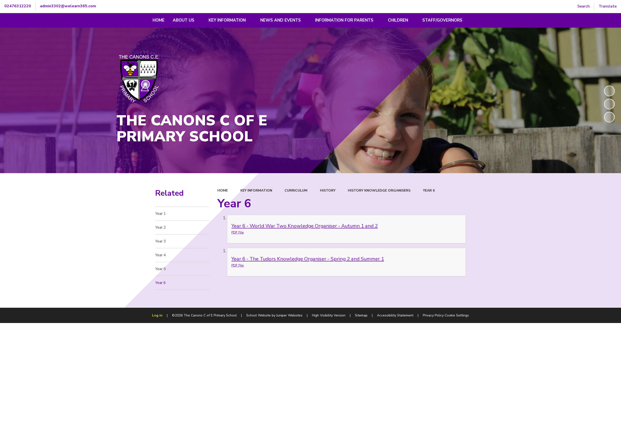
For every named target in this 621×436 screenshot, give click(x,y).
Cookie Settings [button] (457, 315)
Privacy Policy (433, 315)
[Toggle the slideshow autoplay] (609, 91)
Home (222, 190)
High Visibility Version (328, 315)
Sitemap (361, 315)
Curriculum (296, 190)
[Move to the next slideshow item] (609, 117)
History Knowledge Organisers (379, 190)
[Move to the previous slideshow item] (609, 104)
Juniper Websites (289, 315)
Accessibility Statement (395, 315)
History (327, 190)
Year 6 (429, 190)
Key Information (256, 190)
